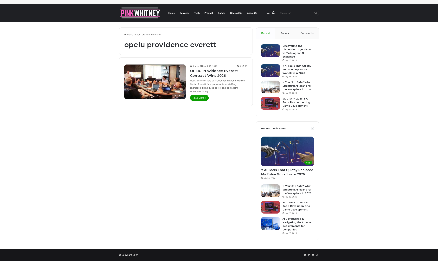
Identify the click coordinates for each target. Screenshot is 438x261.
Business (184, 13)
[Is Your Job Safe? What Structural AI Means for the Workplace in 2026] (270, 87)
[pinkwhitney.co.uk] (140, 13)
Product (208, 13)
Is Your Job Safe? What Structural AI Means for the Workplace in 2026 (297, 86)
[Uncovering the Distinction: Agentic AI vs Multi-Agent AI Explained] (270, 50)
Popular (285, 33)
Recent (265, 33)
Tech (197, 13)
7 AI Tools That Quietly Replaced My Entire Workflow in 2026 (296, 69)
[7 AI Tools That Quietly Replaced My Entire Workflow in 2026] (270, 70)
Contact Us (236, 13)
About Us (252, 13)
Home (171, 13)
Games (221, 13)
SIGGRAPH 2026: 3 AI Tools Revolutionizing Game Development (296, 102)
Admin (196, 66)
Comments (307, 33)
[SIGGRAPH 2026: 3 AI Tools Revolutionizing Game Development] (270, 103)
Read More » (199, 97)
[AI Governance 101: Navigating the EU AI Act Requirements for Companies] (270, 223)
